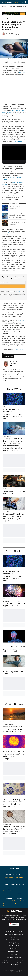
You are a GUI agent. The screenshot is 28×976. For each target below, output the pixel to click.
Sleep (8, 18)
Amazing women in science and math (20, 887)
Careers (14, 954)
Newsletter (23, 62)
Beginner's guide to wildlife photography (19, 901)
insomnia (22, 72)
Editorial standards (14, 957)
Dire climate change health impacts (18, 6)
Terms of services (17, 290)
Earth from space (19, 877)
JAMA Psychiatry (18, 141)
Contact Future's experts (14, 934)
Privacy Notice (19, 291)
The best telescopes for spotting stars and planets (8, 904)
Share (6, 62)
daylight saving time (8, 356)
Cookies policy (14, 945)
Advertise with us (14, 948)
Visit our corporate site (19, 919)
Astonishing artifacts (20, 879)
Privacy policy (14, 943)
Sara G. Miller (10, 33)
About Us (14, 937)
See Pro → (17, 2)
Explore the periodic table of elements (8, 891)
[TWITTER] (11, 366)
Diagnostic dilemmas (8, 879)
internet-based (21, 320)
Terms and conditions (14, 940)
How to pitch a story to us (14, 960)
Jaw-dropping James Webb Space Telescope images (8, 888)
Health (3, 18)
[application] (14, 152)
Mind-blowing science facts (19, 904)
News (21, 34)
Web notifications (14, 951)
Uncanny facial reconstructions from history (20, 892)
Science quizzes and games (8, 901)
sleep (9, 233)
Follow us (15, 62)
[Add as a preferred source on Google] (14, 924)
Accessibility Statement (14, 931)
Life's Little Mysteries (8, 877)
